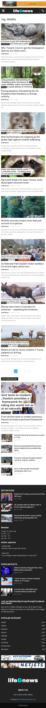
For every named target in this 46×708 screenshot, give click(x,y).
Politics (3, 626)
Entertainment (6, 413)
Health (3, 622)
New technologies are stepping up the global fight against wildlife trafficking (20, 138)
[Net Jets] (23, 667)
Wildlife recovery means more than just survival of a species (21, 222)
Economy (4, 642)
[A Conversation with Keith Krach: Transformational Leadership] (6, 592)
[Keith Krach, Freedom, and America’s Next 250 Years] (6, 497)
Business (4, 260)
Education (4, 649)
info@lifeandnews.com (27, 699)
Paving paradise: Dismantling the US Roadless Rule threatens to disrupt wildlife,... (19, 94)
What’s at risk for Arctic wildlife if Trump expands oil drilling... (22, 351)
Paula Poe (5, 553)
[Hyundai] (23, 660)
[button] (43, 11)
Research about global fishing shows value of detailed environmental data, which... (27, 448)
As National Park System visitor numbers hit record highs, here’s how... (22, 265)
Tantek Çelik (6, 546)
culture (4, 87)
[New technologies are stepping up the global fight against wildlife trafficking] (23, 123)
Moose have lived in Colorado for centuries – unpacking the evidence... (20, 308)
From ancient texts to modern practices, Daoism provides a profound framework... (22, 418)
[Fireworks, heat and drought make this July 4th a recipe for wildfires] (6, 461)
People (3, 639)
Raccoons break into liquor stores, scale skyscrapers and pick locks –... (21, 181)
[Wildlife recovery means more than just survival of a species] (23, 207)
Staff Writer (5, 54)
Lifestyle (4, 636)
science (3, 632)
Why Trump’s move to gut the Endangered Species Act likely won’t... (22, 49)
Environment (5, 44)
